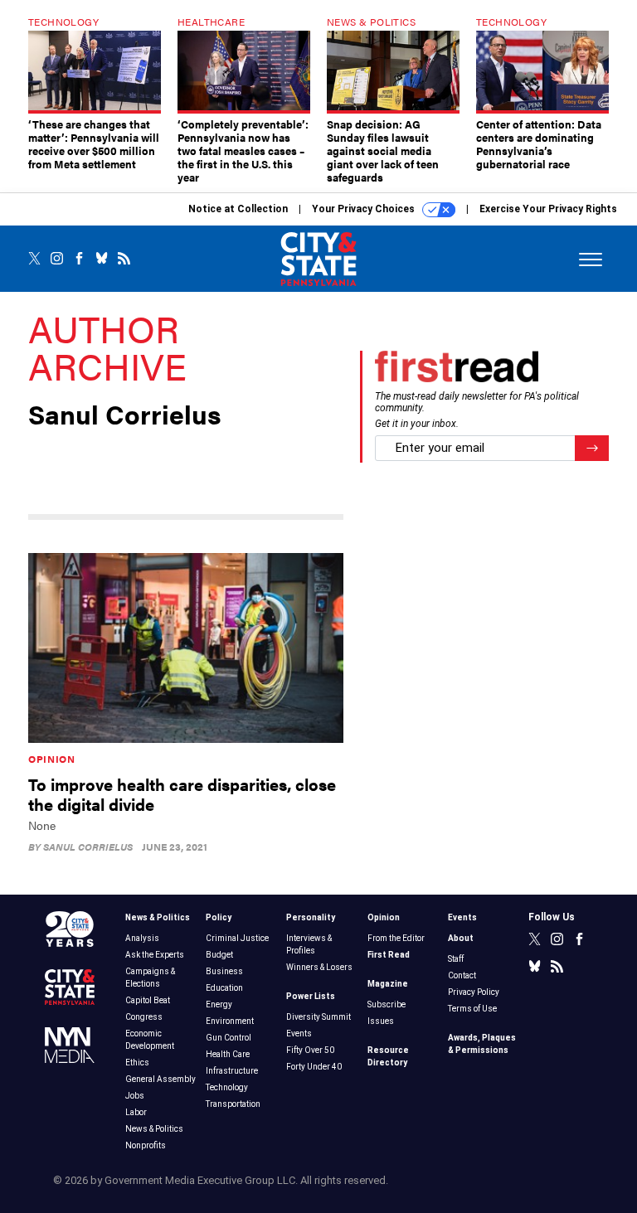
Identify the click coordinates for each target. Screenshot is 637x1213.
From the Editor (396, 938)
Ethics (137, 1062)
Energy (219, 1004)
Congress (144, 1016)
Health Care (228, 1054)
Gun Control (228, 1037)
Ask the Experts (154, 954)
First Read (388, 954)
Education (224, 987)
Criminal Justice (237, 938)
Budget (219, 954)
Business (224, 971)
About (461, 938)
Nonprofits (145, 1145)
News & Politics (157, 917)
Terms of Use (472, 1008)
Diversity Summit (318, 1016)
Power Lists (310, 996)
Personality (310, 917)
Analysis (142, 938)
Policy (218, 917)
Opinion (51, 758)
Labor (136, 1112)
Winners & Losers (319, 967)
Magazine (387, 983)
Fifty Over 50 (310, 1050)
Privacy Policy (473, 992)
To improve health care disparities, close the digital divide (182, 794)
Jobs (134, 1095)
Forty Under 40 (314, 1066)
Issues (380, 1021)
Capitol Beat (147, 1000)
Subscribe (386, 1004)
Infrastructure (232, 1070)
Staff (456, 958)
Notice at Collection (238, 209)
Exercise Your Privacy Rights (548, 209)
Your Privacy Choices (364, 209)
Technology (227, 1087)
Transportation (233, 1104)
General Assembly (160, 1079)
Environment (230, 1021)
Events (299, 1033)
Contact (462, 975)
